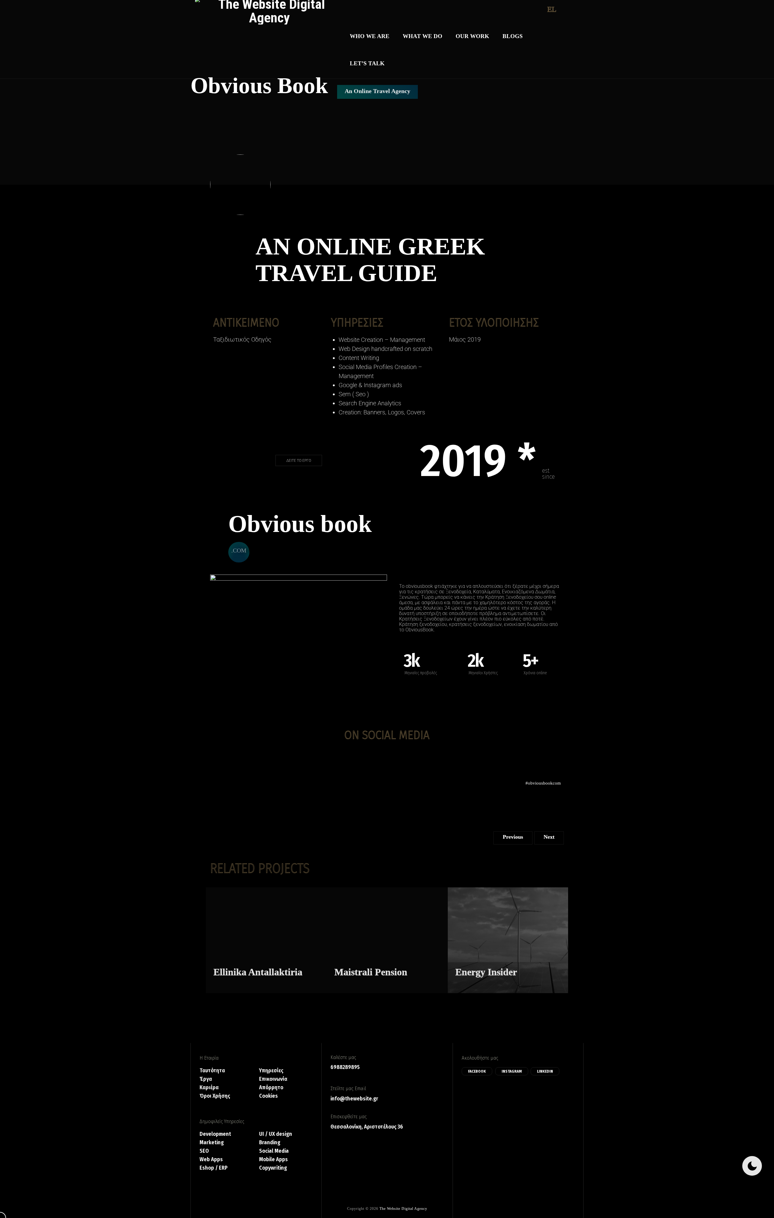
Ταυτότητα (212, 1071)
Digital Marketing (349, 951)
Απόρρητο (271, 1087)
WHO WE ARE (369, 36)
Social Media (498, 951)
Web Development (470, 959)
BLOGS (512, 36)
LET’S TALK (367, 63)
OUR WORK (472, 36)
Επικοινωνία (273, 1079)
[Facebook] (369, 759)
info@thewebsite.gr (354, 1098)
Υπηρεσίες (271, 1071)
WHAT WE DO (422, 36)
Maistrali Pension (370, 972)
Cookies (268, 1096)
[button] (238, 552)
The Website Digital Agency (403, 1209)
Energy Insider (486, 972)
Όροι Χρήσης (215, 1096)
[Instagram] (387, 759)
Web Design (224, 959)
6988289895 (345, 1067)
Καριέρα (209, 1087)
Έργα (206, 1079)
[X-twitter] (404, 759)
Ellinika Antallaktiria (257, 972)
